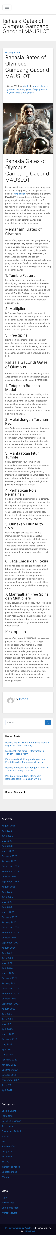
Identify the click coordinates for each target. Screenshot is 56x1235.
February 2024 (9, 978)
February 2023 (9, 1039)
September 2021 (10, 1080)
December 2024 (10, 927)
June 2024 (7, 958)
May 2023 (7, 1024)
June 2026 (7, 836)
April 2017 (7, 1090)
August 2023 (8, 1009)
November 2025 (10, 871)
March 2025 (8, 912)
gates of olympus (15, 89)
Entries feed (8, 1202)
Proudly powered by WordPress (20, 1228)
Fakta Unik (7, 1116)
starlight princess (11, 1166)
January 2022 (9, 1064)
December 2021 (10, 1070)
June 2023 (7, 1019)
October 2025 (9, 876)
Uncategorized (12, 52)
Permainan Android (12, 1131)
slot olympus (27, 92)
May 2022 (7, 1044)
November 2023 (10, 993)
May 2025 (7, 902)
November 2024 (10, 932)
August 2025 (8, 886)
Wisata (5, 1177)
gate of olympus (40, 86)
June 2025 (7, 897)
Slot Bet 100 (8, 1146)
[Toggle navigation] (7, 7)
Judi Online (8, 1126)
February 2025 (9, 917)
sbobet (5, 1136)
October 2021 (9, 1075)
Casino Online (9, 1111)
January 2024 (9, 983)
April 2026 (7, 846)
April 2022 (7, 1049)
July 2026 (7, 830)
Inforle (26, 86)
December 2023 (10, 988)
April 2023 (7, 1029)
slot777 (5, 1161)
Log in (5, 1197)
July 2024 (7, 953)
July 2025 (7, 892)
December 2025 (10, 866)
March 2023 (8, 1034)
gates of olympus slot (36, 89)
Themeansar (29, 1231)
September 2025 (11, 881)
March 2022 (8, 1054)
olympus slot (13, 92)
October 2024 (9, 937)
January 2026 (9, 861)
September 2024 (11, 942)
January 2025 (9, 922)
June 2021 (7, 1085)
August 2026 (8, 825)
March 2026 (8, 851)
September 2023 (11, 1003)
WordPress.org (9, 1213)
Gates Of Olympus (11, 1121)
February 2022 (9, 1059)
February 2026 (9, 856)
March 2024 (8, 973)
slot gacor (7, 1151)
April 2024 (7, 968)
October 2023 (9, 998)
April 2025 (7, 907)
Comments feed (10, 1207)
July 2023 (7, 1014)
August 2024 (8, 947)
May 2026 (7, 841)
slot (3, 1141)
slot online (7, 1156)
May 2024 (7, 963)
